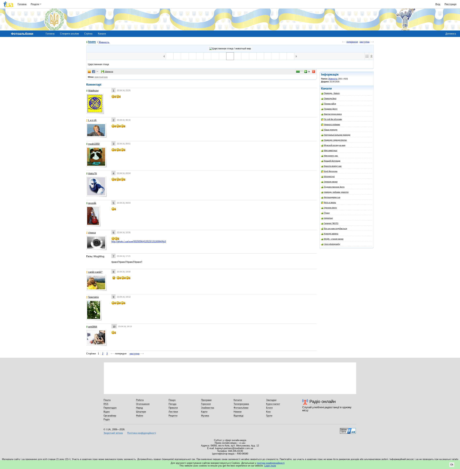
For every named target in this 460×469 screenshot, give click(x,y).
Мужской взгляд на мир (334, 145)
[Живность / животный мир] (230, 48)
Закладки (271, 400)
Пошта (107, 400)
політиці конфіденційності (271, 463)
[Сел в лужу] (177, 56)
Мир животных (330, 150)
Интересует (329, 176)
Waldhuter (93, 90)
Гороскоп (206, 404)
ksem (92, 42)
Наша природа (330, 130)
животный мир (101, 77)
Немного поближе (332, 124)
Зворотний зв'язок (113, 433)
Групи (269, 415)
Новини (238, 411)
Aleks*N (92, 173)
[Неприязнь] (260, 56)
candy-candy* (95, 272)
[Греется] (200, 56)
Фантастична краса (333, 114)
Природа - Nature (332, 93)
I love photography (332, 244)
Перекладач (110, 407)
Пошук (172, 400)
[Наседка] (222, 56)
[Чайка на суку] (268, 56)
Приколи (173, 407)
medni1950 (94, 144)
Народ (139, 407)
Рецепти (173, 415)
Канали (102, 33)
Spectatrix (93, 297)
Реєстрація (450, 4)
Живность (104, 42)
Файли (139, 415)
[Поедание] (238, 56)
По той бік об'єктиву (333, 119)
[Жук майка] (253, 56)
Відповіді (238, 415)
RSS (106, 404)
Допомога (450, 33)
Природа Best (330, 98)
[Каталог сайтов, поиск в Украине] (348, 429)
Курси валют (273, 404)
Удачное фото (330, 208)
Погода (172, 404)
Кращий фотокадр (332, 161)
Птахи (327, 213)
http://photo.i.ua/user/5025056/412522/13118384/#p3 (138, 241)
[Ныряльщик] (185, 56)
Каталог (238, 400)
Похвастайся (330, 104)
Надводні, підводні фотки (335, 140)
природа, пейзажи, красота (336, 192)
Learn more (270, 465)
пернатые (328, 218)
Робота (140, 400)
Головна (22, 4)
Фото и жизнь (330, 202)
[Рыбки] (215, 56)
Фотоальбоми (241, 407)
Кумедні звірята (331, 234)
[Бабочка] (207, 56)
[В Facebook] (93, 71)
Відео (107, 411)
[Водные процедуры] (283, 56)
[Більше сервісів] (97, 71)
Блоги (269, 407)
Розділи (35, 4)
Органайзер (110, 415)
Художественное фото (334, 187)
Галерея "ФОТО (331, 223)
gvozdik (92, 203)
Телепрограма (241, 404)
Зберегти (109, 71)
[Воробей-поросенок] (170, 56)
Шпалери (141, 411)
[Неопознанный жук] (245, 56)
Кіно (268, 411)
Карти (204, 411)
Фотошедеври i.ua (332, 197)
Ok (451, 464)
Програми (206, 400)
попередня (352, 42)
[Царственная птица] (230, 56)
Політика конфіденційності (141, 433)
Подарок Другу (330, 109)
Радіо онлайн (322, 401)
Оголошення (143, 404)
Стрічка (88, 33)
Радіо (107, 419)
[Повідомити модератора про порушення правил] (313, 71)
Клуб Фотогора (330, 171)
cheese (92, 232)
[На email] (89, 71)
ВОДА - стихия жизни (333, 239)
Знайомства (207, 407)
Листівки (173, 411)
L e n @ (92, 120)
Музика (205, 415)
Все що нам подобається (335, 228)
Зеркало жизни (330, 182)
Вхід (437, 4)
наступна (364, 42)
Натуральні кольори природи (337, 135)
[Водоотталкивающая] (275, 56)
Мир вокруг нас (331, 156)
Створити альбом (69, 33)
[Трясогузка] (290, 56)
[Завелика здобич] (192, 56)
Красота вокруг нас (333, 166)
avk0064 (92, 326)
